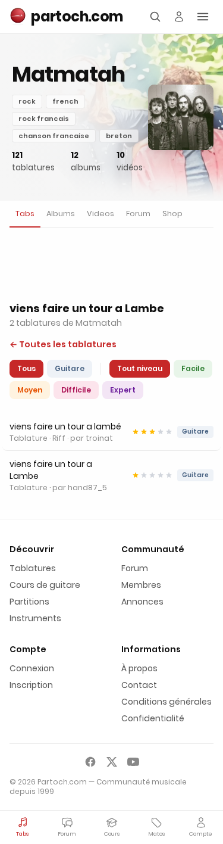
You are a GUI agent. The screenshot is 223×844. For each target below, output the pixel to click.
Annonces (142, 602)
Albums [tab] (60, 213)
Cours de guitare (45, 585)
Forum (134, 568)
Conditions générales (166, 702)
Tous (26, 368)
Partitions (29, 602)
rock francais (43, 118)
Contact (139, 685)
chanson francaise (53, 136)
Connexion (32, 668)
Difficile (76, 390)
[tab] (25, 214)
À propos (139, 668)
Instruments (35, 618)
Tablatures (33, 568)
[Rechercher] (155, 16)
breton (119, 136)
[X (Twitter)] (112, 762)
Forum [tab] (138, 213)
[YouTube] (133, 762)
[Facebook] (90, 762)
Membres (141, 585)
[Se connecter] (179, 17)
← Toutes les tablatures (63, 344)
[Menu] (202, 16)
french (65, 101)
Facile (193, 368)
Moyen (29, 390)
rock (27, 101)
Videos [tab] (100, 213)
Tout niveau (139, 368)
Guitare (69, 368)
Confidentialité (152, 718)
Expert (123, 390)
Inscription (31, 685)
